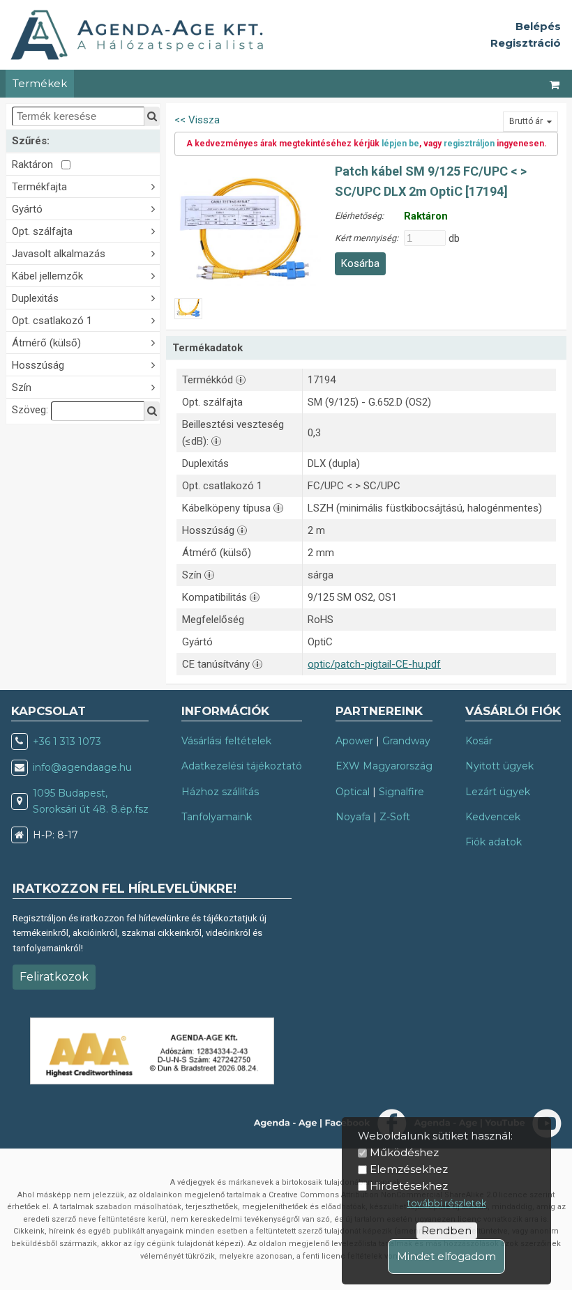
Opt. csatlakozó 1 (52, 320)
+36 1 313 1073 (67, 741)
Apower (354, 741)
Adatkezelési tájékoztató (241, 766)
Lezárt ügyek (497, 791)
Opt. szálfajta (42, 231)
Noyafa (353, 817)
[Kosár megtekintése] (555, 84)
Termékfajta (39, 187)
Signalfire (401, 791)
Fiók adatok (493, 842)
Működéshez (404, 1152)
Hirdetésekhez (409, 1185)
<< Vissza (197, 120)
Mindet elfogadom (446, 1256)
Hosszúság (38, 365)
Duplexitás (35, 298)
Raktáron (36, 164)
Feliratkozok (54, 976)
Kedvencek (492, 817)
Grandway (406, 741)
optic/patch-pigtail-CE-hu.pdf (374, 664)
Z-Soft (394, 817)
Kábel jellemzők (47, 276)
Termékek (40, 83)
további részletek (446, 1203)
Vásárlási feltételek (226, 741)
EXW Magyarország (384, 766)
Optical (353, 791)
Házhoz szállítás (220, 791)
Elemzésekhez (409, 1169)
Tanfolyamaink (216, 817)
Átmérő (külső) (46, 343)
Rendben (446, 1230)
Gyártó (27, 209)
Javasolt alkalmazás (58, 253)
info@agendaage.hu (82, 767)
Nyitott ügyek (499, 766)
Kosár (478, 741)
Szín (21, 387)
